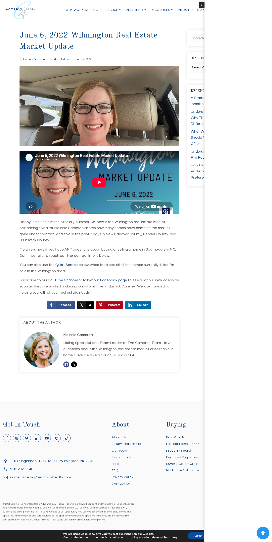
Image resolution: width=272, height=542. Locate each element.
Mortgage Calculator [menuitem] (182, 470)
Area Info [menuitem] (135, 9)
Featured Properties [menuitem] (182, 457)
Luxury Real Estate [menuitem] (126, 443)
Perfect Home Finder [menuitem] (182, 443)
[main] (136, 200)
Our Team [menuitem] (119, 450)
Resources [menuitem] (161, 9)
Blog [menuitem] (201, 9)
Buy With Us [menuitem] (175, 437)
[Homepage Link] (20, 10)
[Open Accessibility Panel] (263, 533)
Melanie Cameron (34, 59)
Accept (198, 536)
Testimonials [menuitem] (122, 457)
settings (172, 537)
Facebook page (113, 280)
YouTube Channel (63, 280)
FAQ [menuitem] (115, 470)
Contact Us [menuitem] (121, 483)
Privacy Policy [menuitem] (122, 477)
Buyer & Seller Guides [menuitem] (183, 463)
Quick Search (66, 265)
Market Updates (60, 59)
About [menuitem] (184, 9)
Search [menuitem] (112, 9)
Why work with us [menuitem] (82, 9)
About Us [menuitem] (119, 437)
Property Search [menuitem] (179, 450)
